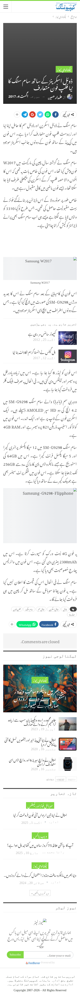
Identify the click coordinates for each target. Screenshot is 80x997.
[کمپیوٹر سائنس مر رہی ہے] (67, 338)
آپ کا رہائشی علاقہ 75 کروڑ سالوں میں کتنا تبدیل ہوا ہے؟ (40, 844)
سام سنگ (29, 609)
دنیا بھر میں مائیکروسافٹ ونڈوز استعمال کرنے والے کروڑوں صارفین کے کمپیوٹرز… (40, 697)
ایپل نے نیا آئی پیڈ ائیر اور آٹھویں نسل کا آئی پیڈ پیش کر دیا (30, 741)
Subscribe (15, 954)
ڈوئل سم (41, 609)
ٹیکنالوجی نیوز (64, 69)
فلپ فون (16, 609)
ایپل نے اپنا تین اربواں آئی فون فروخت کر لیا (40, 814)
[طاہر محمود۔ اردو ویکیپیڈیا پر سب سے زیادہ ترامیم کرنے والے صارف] (67, 724)
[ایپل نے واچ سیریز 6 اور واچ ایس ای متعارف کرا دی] (67, 764)
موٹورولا (72, 614)
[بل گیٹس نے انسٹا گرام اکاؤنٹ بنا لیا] (67, 356)
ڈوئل (65, 609)
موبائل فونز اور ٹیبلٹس (40, 805)
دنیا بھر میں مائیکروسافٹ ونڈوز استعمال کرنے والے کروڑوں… (40, 874)
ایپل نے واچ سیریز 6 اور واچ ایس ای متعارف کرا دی (32, 761)
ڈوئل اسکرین (53, 609)
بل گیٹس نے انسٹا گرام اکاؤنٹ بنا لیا (34, 351)
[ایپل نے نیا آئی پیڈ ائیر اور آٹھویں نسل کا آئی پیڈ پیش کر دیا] (67, 744)
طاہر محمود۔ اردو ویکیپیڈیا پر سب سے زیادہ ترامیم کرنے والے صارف (32, 721)
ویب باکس (40, 835)
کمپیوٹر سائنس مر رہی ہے (42, 333)
